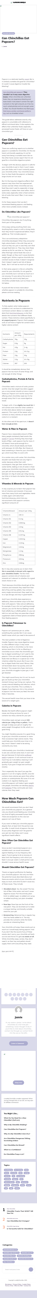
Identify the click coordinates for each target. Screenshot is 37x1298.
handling (7, 1179)
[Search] (31, 1269)
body (26, 1170)
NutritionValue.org (16, 313)
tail (6, 1188)
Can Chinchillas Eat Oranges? (18, 1221)
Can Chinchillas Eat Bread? (14, 1145)
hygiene (15, 1179)
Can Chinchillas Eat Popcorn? (15, 1129)
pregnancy (15, 1185)
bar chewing (18, 1170)
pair (18, 1182)
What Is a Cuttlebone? (12, 1150)
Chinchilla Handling (24, 1255)
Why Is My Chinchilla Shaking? (15, 1125)
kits (21, 1179)
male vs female (9, 1182)
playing (7, 1185)
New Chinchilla (11, 1208)
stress (29, 1185)
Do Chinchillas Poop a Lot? (14, 1154)
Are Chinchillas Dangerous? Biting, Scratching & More (17, 1139)
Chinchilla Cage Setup (13, 1226)
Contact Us (27, 1285)
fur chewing (20, 1176)
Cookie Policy (26, 1284)
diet (20, 1173)
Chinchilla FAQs (9, 1255)
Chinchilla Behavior (10, 1249)
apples (4, 439)
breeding (13, 1173)
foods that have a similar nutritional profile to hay (18, 111)
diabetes (8, 788)
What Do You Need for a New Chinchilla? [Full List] (15, 1119)
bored (6, 1173)
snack (27, 79)
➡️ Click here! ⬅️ (18, 72)
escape (27, 1173)
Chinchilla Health (10, 1259)
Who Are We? (18, 1285)
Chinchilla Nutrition (8, 33)
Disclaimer (8, 1284)
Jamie (5, 46)
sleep (22, 1185)
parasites (24, 1182)
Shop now (18, 1082)
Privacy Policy (17, 1284)
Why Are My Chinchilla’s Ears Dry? (17, 1134)
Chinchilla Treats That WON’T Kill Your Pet (20, 1212)
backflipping (8, 1170)
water (17, 1188)
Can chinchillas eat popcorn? (13, 92)
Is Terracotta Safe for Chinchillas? (20, 1229)
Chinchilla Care (27, 1252)
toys (11, 1188)
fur (13, 1176)
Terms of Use (9, 1285)
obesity (31, 786)
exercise (7, 1176)
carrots (11, 439)
